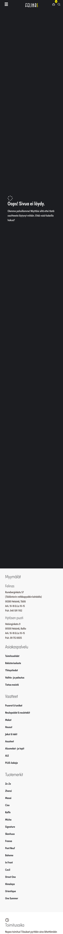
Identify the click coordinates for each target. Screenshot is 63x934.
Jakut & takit (11, 734)
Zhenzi (8, 791)
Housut (8, 727)
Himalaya (10, 884)
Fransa (8, 841)
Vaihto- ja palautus (14, 677)
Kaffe (7, 812)
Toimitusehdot (12, 656)
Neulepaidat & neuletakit (17, 712)
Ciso (7, 805)
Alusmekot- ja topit (14, 748)
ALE (7, 755)
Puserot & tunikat (13, 705)
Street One (10, 877)
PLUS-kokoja (11, 763)
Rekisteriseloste (13, 663)
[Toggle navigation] (6, 4)
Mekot (8, 720)
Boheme (9, 855)
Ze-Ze (8, 783)
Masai (8, 798)
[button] (55, 4)
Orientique (10, 891)
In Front (9, 862)
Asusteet (9, 741)
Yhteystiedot (11, 670)
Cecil (7, 870)
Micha (8, 819)
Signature (10, 826)
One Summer (11, 898)
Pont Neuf (10, 848)
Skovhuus (10, 834)
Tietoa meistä (12, 684)
